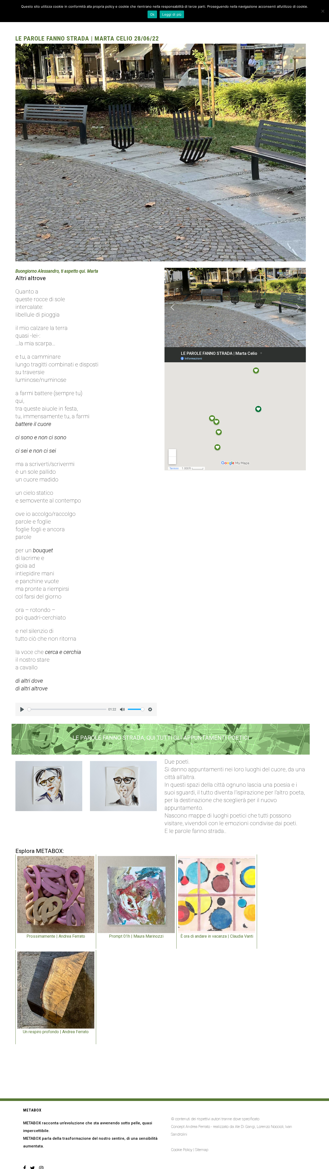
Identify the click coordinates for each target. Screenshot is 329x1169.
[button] (172, 307)
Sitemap (201, 1149)
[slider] (67, 709)
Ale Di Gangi (245, 1126)
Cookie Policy (181, 1149)
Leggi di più (171, 14)
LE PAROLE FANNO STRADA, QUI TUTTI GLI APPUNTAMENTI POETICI (160, 738)
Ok (152, 14)
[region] (235, 307)
